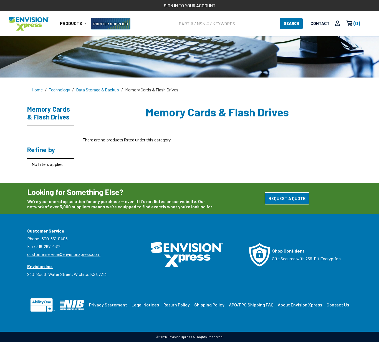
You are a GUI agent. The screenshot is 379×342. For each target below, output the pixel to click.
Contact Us (338, 304)
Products (71, 23)
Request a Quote (287, 198)
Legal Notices (145, 304)
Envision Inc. (40, 266)
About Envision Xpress (300, 304)
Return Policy (176, 304)
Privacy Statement (108, 304)
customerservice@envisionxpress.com (63, 254)
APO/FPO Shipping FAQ (251, 304)
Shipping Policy (209, 304)
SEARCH (291, 23)
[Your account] (337, 23)
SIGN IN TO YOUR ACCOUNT (190, 5)
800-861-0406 (55, 238)
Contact (320, 23)
